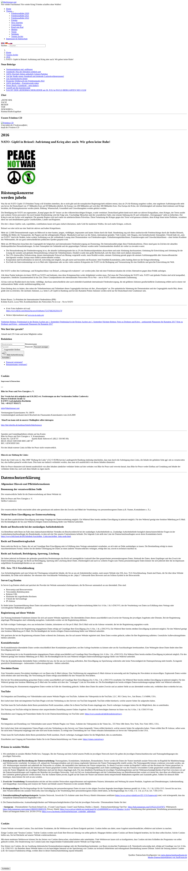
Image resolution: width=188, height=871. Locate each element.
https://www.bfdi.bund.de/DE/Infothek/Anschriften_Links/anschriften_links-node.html (36, 536)
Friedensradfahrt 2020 (20, 13)
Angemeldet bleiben (12, 350)
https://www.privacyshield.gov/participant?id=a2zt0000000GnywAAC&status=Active (95, 809)
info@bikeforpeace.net (10, 408)
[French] (4, 43)
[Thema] (13, 11)
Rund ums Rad (17, 27)
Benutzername (31, 344)
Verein (13, 32)
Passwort (28, 347)
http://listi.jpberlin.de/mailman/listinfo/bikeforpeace (21, 425)
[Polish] (9, 43)
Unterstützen (16, 25)
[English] (2, 43)
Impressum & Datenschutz (16, 39)
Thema (9, 11)
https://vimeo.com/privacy (93, 739)
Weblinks (15, 34)
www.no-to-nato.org (36, 315)
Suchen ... (5, 45)
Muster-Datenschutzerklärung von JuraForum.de (167, 857)
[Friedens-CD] (7, 123)
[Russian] (11, 43)
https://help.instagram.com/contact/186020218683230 (24, 809)
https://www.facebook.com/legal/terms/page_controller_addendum (68, 811)
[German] (7, 43)
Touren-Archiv (17, 36)
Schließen (5, 869)
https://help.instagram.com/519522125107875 (146, 807)
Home (8, 9)
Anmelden (5, 358)
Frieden (14, 20)
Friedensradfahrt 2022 (20, 18)
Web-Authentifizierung (14, 355)
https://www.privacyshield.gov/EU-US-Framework (136, 795)
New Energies (17, 23)
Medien (14, 29)
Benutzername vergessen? (16, 364)
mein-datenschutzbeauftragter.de (174, 855)
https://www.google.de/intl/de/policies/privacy (103, 714)
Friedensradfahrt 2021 (20, 16)
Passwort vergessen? (14, 362)
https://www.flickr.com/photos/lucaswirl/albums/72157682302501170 (34, 311)
